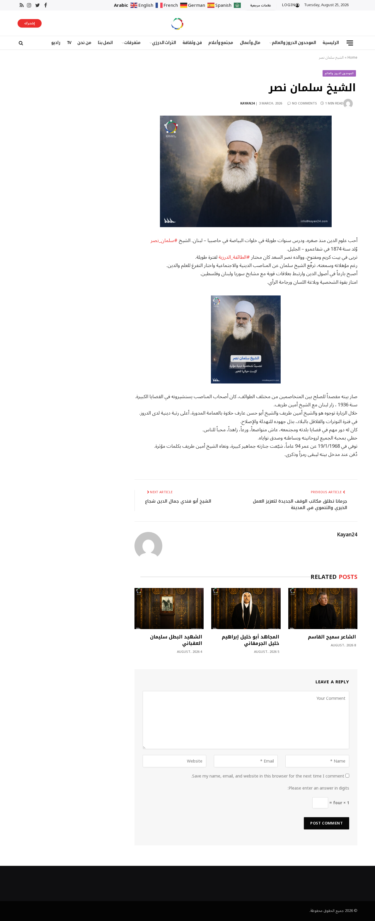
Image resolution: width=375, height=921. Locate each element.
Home (352, 57)
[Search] (20, 43)
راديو (55, 43)
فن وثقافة (192, 43)
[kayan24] (177, 23)
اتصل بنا (105, 43)
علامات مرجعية (260, 5)
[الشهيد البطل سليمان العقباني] (169, 608)
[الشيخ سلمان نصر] (245, 171)
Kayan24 (247, 103)
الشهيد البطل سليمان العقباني (176, 640)
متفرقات (132, 43)
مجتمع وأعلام (220, 43)
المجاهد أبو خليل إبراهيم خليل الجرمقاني (250, 640)
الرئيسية (331, 43)
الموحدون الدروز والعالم (294, 43)
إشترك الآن (29, 24)
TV (69, 43)
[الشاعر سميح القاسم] (322, 608)
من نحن (84, 43)
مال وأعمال (250, 43)
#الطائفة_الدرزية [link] (234, 257)
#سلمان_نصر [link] (164, 240)
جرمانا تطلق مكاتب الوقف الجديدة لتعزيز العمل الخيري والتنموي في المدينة (300, 504)
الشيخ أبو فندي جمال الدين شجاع (178, 501)
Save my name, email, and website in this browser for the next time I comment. (267, 776)
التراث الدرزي (164, 43)
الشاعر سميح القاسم (332, 637)
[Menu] (350, 43)
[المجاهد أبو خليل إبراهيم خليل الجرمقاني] (245, 608)
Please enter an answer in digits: (318, 788)
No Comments (304, 103)
